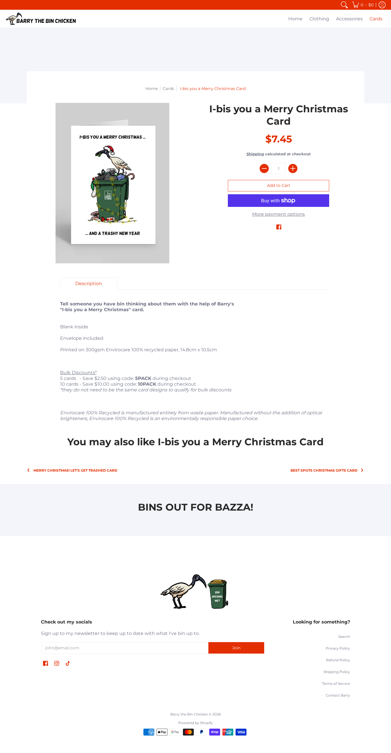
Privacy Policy (338, 648)
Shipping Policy (336, 672)
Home (151, 88)
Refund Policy (338, 660)
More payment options (278, 214)
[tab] (88, 284)
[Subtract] (264, 168)
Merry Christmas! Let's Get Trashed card (75, 470)
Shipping (255, 154)
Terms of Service (336, 683)
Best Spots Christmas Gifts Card (324, 470)
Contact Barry (338, 695)
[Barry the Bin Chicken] (41, 19)
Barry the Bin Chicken (189, 714)
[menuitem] (344, 5)
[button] (362, 5)
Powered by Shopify (195, 723)
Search (344, 636)
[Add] (292, 168)
